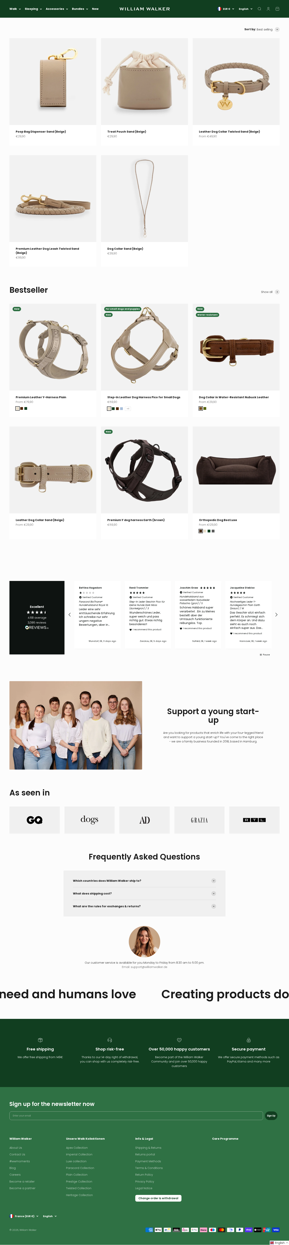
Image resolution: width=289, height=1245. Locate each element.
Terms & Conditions (149, 1168)
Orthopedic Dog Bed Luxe (218, 520)
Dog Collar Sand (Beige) (125, 249)
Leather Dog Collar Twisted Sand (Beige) (229, 132)
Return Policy (144, 1175)
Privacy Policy (144, 1182)
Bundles (78, 9)
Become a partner (22, 1188)
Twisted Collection (78, 1188)
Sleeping (31, 9)
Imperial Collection (79, 1154)
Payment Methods (148, 1161)
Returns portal (145, 1154)
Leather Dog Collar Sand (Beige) (40, 520)
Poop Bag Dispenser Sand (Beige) (41, 132)
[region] (173, 614)
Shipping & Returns (148, 1148)
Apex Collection (77, 1148)
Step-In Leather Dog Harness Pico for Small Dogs (143, 397)
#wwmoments (19, 1161)
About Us (15, 1148)
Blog (12, 1168)
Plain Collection (76, 1175)
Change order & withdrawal (158, 1198)
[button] (70, 614)
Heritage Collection (79, 1195)
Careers (15, 1175)
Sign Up (271, 1115)
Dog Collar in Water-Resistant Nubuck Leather (234, 397)
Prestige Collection (79, 1182)
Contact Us (17, 1154)
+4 (128, 408)
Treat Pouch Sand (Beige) (126, 132)
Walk (13, 9)
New (95, 9)
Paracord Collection (80, 1168)
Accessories (55, 9)
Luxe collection (76, 1161)
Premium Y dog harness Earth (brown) (136, 520)
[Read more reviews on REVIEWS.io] (37, 628)
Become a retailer (22, 1182)
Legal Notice (143, 1188)
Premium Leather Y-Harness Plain (41, 397)
